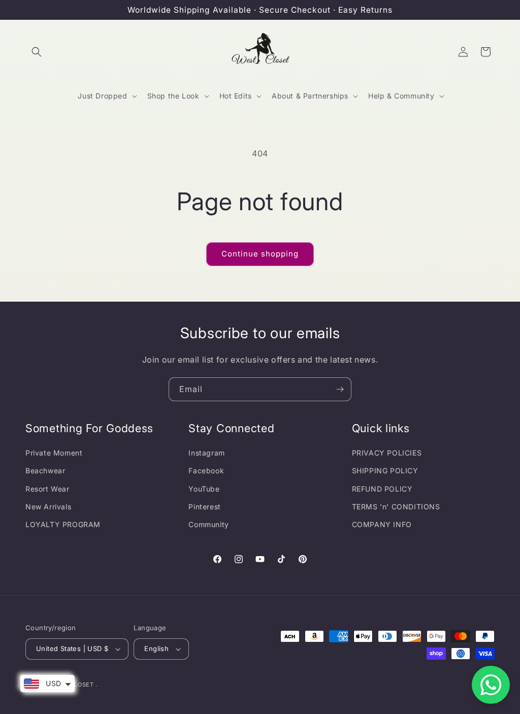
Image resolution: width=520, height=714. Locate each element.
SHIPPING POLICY (385, 470)
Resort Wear (47, 488)
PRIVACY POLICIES (387, 452)
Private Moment (53, 452)
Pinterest (204, 506)
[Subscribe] (340, 389)
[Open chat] (491, 685)
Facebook (206, 470)
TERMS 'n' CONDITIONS (396, 506)
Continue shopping (260, 253)
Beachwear (45, 470)
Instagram (206, 452)
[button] (36, 52)
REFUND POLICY (382, 488)
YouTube (203, 488)
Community (208, 524)
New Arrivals (48, 506)
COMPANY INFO (382, 524)
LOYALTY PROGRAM (63, 524)
